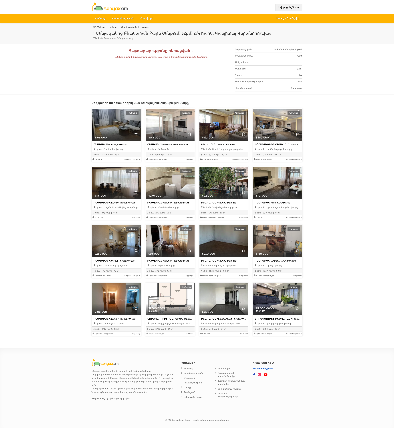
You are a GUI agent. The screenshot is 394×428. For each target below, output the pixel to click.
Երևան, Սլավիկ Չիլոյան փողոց (273, 323)
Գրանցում (189, 392)
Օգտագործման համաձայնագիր (226, 375)
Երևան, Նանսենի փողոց (109, 149)
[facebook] (254, 375)
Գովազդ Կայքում (193, 382)
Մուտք (187, 387)
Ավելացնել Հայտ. (288, 7)
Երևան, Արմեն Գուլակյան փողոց (274, 149)
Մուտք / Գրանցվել (287, 18)
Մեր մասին (223, 368)
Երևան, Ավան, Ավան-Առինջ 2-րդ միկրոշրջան (117, 207)
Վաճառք (100, 18)
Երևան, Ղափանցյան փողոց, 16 (220, 207)
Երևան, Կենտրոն (159, 149)
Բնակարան (110, 144)
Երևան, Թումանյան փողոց (164, 207)
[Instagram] (260, 375)
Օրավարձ (146, 18)
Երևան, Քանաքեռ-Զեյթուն (109, 323)
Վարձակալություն (123, 18)
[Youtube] (266, 375)
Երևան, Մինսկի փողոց (162, 265)
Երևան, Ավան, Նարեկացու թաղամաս (223, 149)
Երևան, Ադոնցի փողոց (269, 265)
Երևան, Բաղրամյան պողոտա (219, 265)
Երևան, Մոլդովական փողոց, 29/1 (221, 323)
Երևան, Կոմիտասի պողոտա (111, 265)
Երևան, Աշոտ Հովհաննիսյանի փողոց (277, 207)
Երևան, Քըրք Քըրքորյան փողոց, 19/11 (169, 323)
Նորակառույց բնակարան (289, 144)
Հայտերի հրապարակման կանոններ (231, 382)
